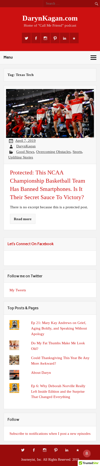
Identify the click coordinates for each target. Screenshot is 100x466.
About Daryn (41, 372)
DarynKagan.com (50, 18)
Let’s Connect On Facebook (31, 244)
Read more (23, 219)
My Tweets (17, 290)
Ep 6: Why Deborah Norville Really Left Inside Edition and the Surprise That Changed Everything (58, 391)
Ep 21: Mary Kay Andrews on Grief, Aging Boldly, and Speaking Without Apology (59, 328)
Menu (8, 57)
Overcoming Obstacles (53, 152)
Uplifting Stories (20, 157)
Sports (77, 152)
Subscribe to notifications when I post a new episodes (50, 433)
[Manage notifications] (87, 453)
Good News (25, 152)
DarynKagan (26, 146)
